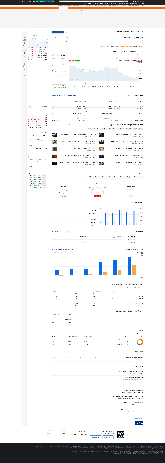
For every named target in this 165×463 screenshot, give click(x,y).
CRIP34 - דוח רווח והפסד (134, 249)
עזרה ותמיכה (48, 436)
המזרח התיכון (88, 5)
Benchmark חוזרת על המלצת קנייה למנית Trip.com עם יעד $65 (128, 155)
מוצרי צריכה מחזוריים (56, 317)
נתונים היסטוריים (129, 54)
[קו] (139, 58)
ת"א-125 (45, 49)
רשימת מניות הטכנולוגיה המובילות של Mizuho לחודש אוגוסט (128, 134)
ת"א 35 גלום (45, 51)
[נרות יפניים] (142, 58)
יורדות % (35, 109)
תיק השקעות (63, 433)
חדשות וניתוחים (132, 51)
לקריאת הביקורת (30, 140)
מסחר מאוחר (114, 5)
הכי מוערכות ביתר (36, 170)
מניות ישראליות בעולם (107, 5)
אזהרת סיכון (4, 459)
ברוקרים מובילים (43, 132)
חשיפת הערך (55, 37)
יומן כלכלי (102, 3)
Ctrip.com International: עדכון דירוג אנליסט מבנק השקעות (129, 148)
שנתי (142, 252)
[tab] (140, 177)
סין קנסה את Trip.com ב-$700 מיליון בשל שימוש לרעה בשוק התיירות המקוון (78, 141)
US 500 (46, 53)
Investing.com (93, 143)
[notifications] (24, 1)
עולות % (40, 109)
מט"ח (46, 32)
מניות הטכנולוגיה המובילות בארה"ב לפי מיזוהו (85, 148)
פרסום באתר (48, 433)
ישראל (133, 5)
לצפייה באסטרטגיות (104, 46)
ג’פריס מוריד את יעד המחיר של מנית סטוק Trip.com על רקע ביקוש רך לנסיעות (77, 134)
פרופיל (138, 54)
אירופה (92, 5)
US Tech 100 (45, 55)
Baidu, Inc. (140, 360)
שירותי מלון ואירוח (55, 314)
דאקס (46, 57)
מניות (142, 5)
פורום (114, 51)
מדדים (42, 32)
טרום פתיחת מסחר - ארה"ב (121, 5)
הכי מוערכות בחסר (44, 170)
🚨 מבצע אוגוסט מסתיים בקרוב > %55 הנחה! (45, 1)
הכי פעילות (45, 109)
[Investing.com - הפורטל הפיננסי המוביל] (138, 1)
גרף (138, 51)
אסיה (84, 5)
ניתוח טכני (119, 51)
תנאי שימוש (17, 459)
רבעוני (138, 252)
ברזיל (53, 322)
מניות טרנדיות (44, 145)
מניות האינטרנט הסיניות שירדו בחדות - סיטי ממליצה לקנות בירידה (80, 155)
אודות (50, 430)
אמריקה (96, 5)
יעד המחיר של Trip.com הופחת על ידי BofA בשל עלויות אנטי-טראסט (127, 141)
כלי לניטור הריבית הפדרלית (77, 5)
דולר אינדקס (45, 59)
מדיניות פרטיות (10, 459)
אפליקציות (64, 430)
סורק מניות (96, 3)
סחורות (38, 32)
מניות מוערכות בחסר (59, 5)
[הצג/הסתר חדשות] (117, 58)
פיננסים (125, 51)
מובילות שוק (44, 106)
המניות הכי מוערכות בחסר (41, 166)
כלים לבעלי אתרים (62, 436)
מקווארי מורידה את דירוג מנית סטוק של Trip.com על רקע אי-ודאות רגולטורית (78, 162)
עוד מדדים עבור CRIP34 (57, 95)
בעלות (135, 54)
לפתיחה (113, 305)
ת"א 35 (46, 47)
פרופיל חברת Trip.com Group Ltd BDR (129, 311)
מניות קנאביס (100, 5)
